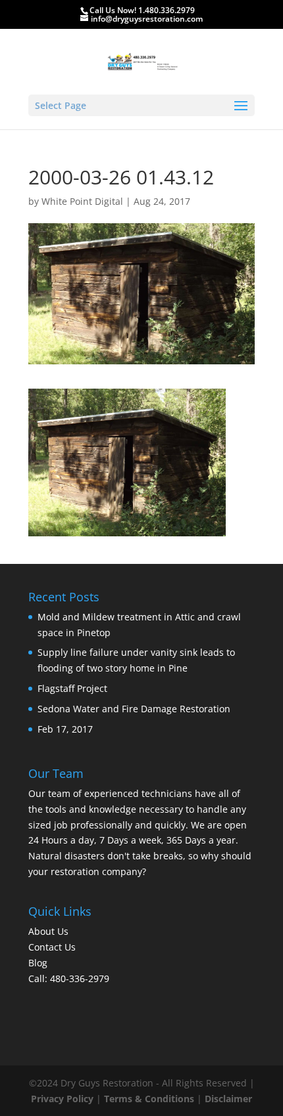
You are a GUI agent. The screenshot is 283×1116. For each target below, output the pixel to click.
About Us (48, 931)
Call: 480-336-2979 (68, 978)
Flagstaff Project (72, 688)
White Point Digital (82, 201)
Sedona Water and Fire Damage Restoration (134, 708)
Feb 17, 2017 (65, 729)
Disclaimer (228, 1098)
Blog (37, 962)
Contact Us (52, 947)
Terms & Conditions (149, 1098)
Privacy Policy (62, 1098)
